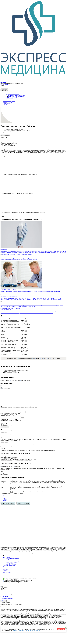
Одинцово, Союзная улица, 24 (23, 503)
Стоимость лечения (7, 102)
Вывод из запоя (9, 98)
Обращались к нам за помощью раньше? (10, 420)
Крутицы (5, 500)
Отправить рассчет (5, 427)
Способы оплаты (7, 103)
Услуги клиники (6, 92)
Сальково (5, 499)
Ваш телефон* (4, 425)
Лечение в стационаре (11, 99)
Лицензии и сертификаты (9, 101)
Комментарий (4, 423)
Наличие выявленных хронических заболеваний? (12, 418)
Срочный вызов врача (5, 135)
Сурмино (5, 498)
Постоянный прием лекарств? (7, 419)
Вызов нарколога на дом (11, 97)
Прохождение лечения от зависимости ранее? (11, 416)
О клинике (5, 104)
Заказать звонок (4, 89)
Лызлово (5, 495)
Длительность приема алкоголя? (8, 413)
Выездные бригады (7, 572)
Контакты (5, 105)
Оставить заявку (4, 474)
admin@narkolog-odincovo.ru (7, 598)
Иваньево (5, 496)
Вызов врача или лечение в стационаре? (10, 411)
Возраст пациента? (5, 414)
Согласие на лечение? (5, 415)
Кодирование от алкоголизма (12, 94)
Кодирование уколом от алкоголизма (16, 95)
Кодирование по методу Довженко (16, 96)
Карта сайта (5, 573)
